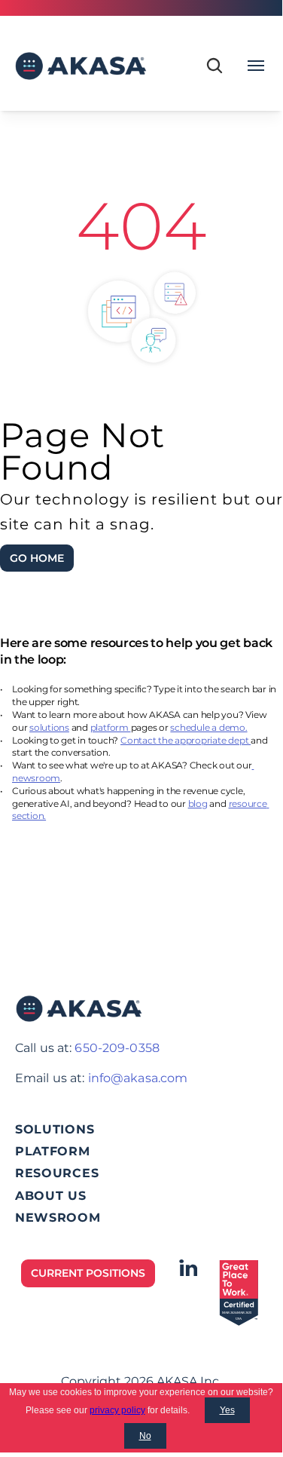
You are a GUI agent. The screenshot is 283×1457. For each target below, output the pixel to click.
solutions (49, 727)
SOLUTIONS (54, 1129)
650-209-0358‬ (117, 1048)
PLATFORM (52, 1151)
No (145, 1436)
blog (198, 803)
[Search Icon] (214, 66)
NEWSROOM (58, 1217)
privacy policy (117, 1410)
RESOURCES (57, 1173)
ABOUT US (51, 1196)
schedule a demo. (208, 727)
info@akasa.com (138, 1078)
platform (110, 727)
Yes (227, 1410)
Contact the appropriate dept (185, 740)
